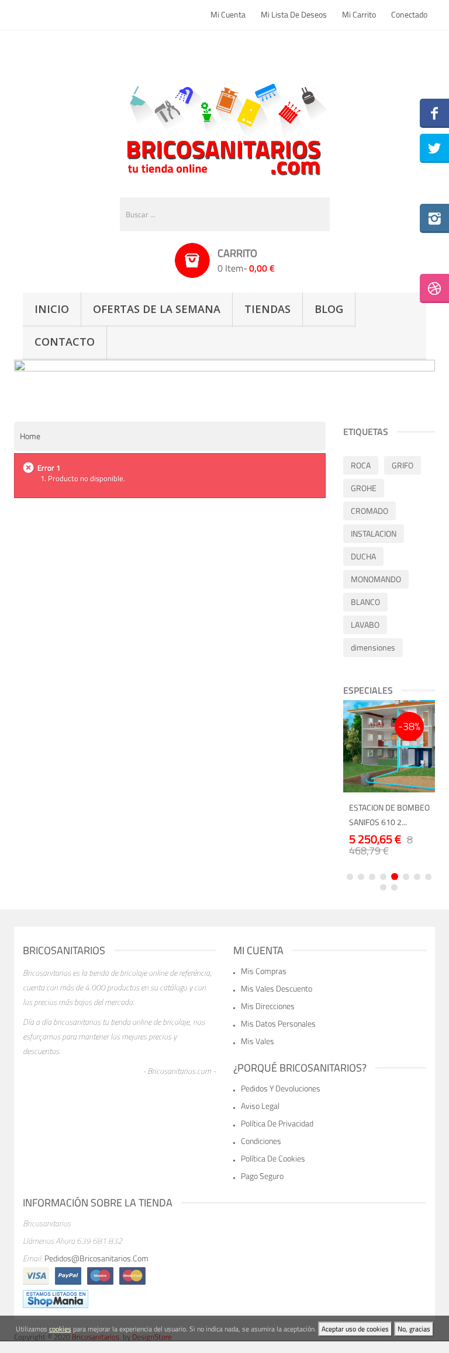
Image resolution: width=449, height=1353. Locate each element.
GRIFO (402, 465)
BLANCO (365, 602)
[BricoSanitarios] (224, 126)
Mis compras (263, 971)
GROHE (364, 488)
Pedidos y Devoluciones (280, 1088)
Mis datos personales (278, 1023)
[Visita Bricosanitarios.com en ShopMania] (55, 1298)
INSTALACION (373, 533)
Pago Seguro (262, 1176)
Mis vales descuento (276, 988)
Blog (329, 309)
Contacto (64, 342)
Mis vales (257, 1041)
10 (394, 887)
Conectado (409, 14)
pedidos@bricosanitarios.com (96, 1258)
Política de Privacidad (277, 1123)
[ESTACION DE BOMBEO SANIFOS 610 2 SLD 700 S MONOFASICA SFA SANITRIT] (389, 746)
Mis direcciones (268, 1006)
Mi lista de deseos (294, 14)
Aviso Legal (260, 1106)
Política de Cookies (273, 1158)
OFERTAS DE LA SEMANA (156, 309)
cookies (60, 1328)
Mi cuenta (228, 14)
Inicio (51, 309)
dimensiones (373, 647)
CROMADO (369, 511)
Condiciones (261, 1141)
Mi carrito (359, 14)
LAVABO (365, 624)
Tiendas (267, 309)
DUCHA (363, 556)
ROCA (361, 465)
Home (30, 436)
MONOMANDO (376, 579)
